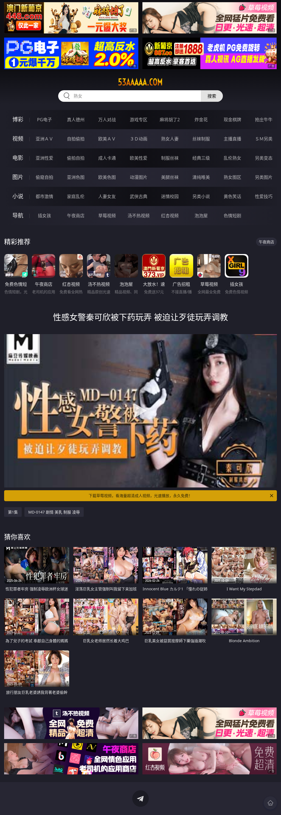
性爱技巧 (263, 196)
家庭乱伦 (76, 196)
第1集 (13, 512)
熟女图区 (232, 177)
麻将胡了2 (170, 120)
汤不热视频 (139, 216)
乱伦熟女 (232, 158)
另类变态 (263, 158)
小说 (17, 196)
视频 (17, 138)
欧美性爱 (138, 158)
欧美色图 (107, 177)
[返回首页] (270, 803)
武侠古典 (138, 196)
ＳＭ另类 (263, 139)
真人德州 (76, 120)
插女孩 (44, 216)
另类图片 (263, 177)
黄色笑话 (232, 196)
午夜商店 (76, 216)
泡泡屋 (201, 216)
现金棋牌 (232, 120)
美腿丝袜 (170, 177)
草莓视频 (107, 216)
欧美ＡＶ (107, 139)
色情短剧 (232, 216)
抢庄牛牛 (263, 120)
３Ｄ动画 (138, 139)
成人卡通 (107, 158)
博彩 (17, 119)
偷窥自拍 (44, 177)
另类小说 (201, 196)
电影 (17, 158)
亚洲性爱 (44, 158)
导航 (17, 215)
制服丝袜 (170, 158)
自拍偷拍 (76, 139)
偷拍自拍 (76, 158)
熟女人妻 (170, 139)
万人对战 (107, 120)
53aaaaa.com (140, 82)
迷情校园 (170, 196)
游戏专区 (138, 120)
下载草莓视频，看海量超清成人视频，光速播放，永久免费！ (140, 495)
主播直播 (232, 139)
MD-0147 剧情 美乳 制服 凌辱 (54, 512)
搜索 (211, 96)
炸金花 (201, 120)
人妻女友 (107, 196)
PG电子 (44, 120)
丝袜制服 (201, 139)
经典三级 (201, 158)
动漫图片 (138, 177)
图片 (17, 177)
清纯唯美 (201, 177)
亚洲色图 (76, 177)
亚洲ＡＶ (44, 139)
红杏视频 (170, 216)
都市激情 (44, 196)
